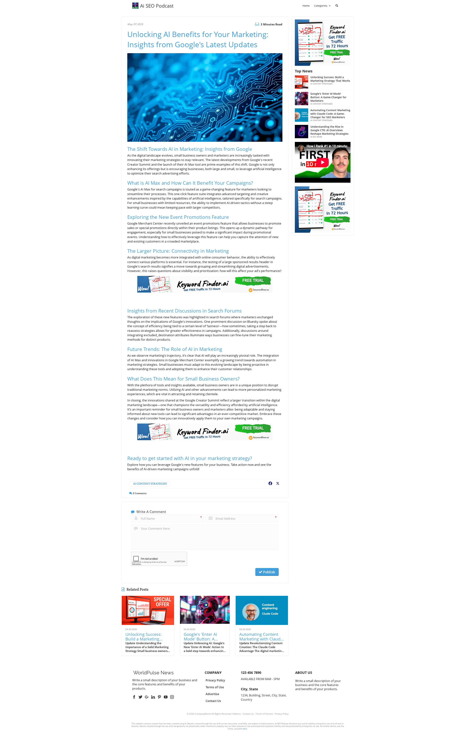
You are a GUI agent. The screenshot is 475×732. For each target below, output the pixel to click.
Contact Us (248, 713)
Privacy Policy (282, 713)
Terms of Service (264, 713)
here (245, 728)
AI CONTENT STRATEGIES (150, 484)
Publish (268, 572)
